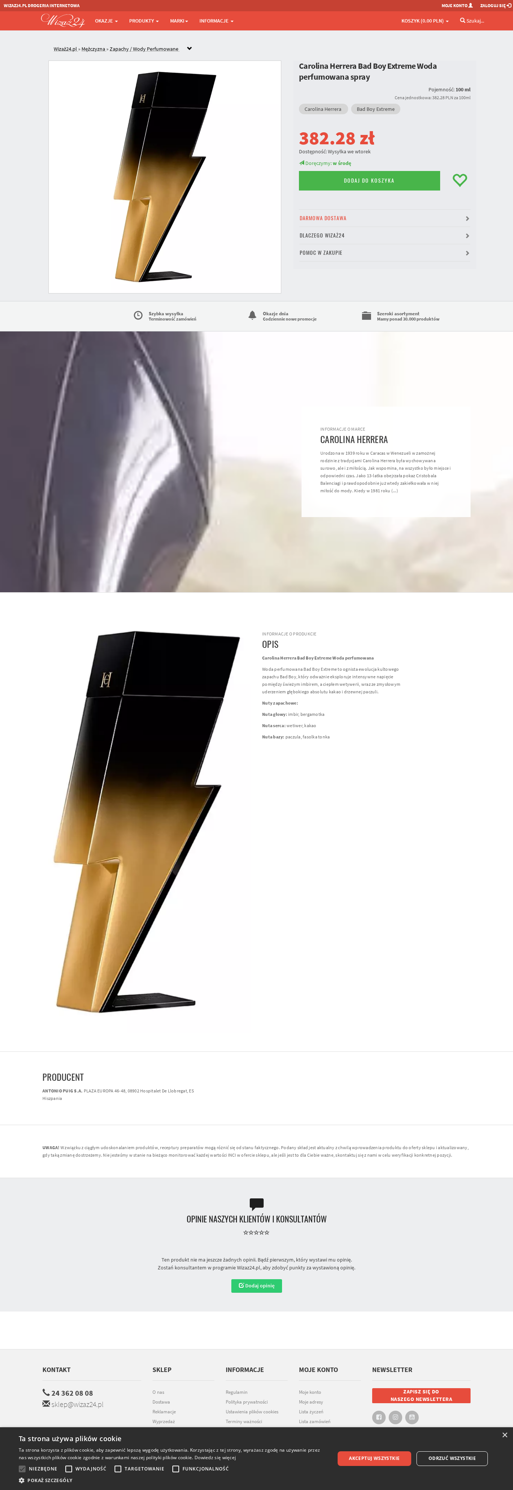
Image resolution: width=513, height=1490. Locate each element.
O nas (158, 1392)
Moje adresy (311, 1402)
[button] (385, 218)
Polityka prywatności (247, 1402)
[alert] (256, 1458)
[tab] (262, 49)
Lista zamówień (314, 1421)
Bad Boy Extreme (376, 109)
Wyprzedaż (163, 1421)
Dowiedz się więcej (215, 1457)
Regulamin (236, 1392)
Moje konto (310, 1392)
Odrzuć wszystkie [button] (452, 1458)
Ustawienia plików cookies (252, 1411)
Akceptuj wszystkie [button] (374, 1458)
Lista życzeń (311, 1411)
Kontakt (56, 1369)
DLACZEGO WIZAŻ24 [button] (322, 235)
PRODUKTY (142, 20)
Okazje (104, 20)
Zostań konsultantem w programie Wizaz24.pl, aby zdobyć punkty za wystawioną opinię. (256, 1267)
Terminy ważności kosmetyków (244, 1425)
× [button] (504, 1435)
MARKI (177, 20)
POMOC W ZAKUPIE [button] (321, 252)
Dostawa (161, 1402)
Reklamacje (164, 1411)
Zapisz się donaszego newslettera (422, 1395)
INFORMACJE (214, 20)
